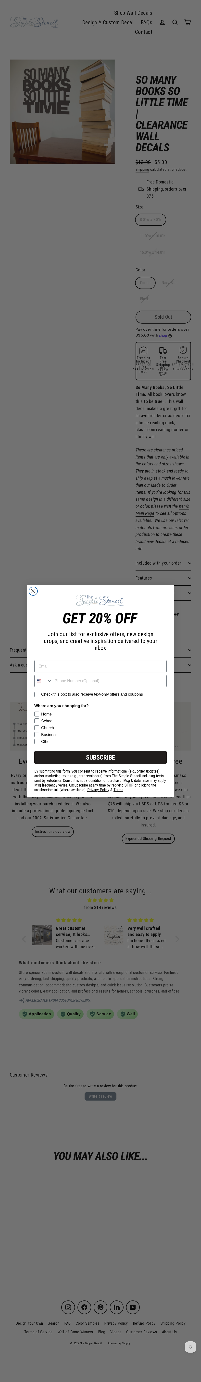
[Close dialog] (33, 591)
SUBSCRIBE (100, 757)
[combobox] (43, 681)
